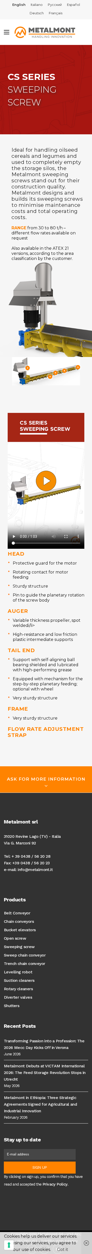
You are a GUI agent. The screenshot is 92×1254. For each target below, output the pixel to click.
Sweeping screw (19, 946)
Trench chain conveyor (24, 963)
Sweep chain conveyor (24, 955)
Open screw (15, 938)
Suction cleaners (19, 980)
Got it (62, 1249)
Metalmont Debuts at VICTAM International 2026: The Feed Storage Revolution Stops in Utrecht (45, 1073)
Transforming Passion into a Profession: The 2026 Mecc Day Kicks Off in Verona (44, 1044)
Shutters (11, 1005)
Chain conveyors (19, 921)
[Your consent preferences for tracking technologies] (9, 1245)
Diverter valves (18, 997)
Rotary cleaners (18, 988)
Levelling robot (18, 972)
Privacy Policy (54, 1184)
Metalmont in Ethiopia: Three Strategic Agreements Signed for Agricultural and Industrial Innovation (40, 1104)
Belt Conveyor (17, 913)
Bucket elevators (20, 929)
